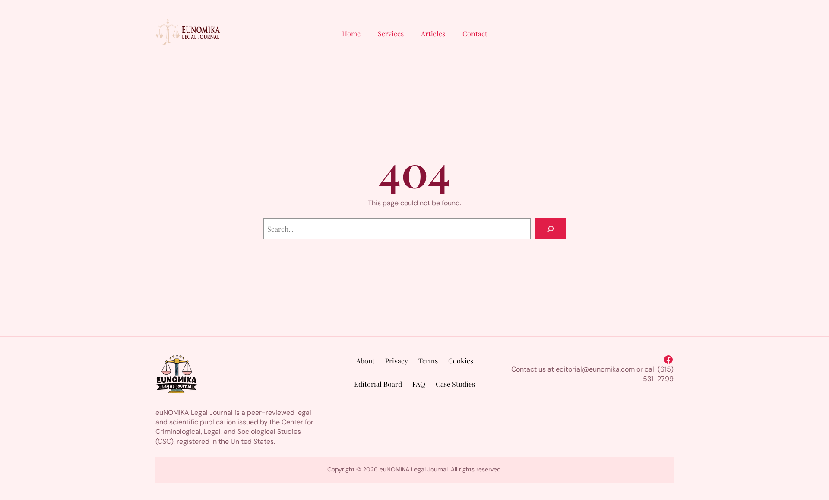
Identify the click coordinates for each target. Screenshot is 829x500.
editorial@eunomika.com (595, 369)
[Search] (550, 228)
